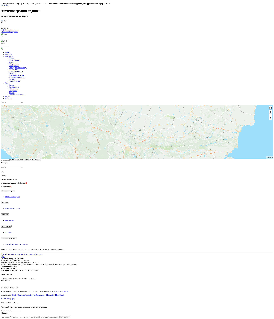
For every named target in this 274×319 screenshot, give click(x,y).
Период (3, 176)
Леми (11, 62)
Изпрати (4, 313)
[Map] (137, 132)
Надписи (8, 54)
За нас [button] (7, 83)
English (7, 96)
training (12, 93)
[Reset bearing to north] (270, 118)
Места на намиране (16, 160)
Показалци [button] (9, 56)
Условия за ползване (16, 95)
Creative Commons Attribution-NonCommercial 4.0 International (34, 295)
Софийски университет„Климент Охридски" (10, 31)
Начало (7, 52)
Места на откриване (16, 75)
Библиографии (14, 81)
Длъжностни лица (16, 71)
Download (60, 295)
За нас (11, 85)
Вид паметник (6, 226)
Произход (5, 202)
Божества (12, 73)
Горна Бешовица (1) (12, 197)
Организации (14, 60)
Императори (14, 66)
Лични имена (14, 70)
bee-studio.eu (5, 299)
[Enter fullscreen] (270, 107)
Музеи (11, 58)
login (12, 299)
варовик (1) (9, 220)
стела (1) (8, 232)
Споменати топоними (17, 77)
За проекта (13, 91)
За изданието (14, 87)
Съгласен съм (64, 317)
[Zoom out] (270, 115)
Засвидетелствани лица (18, 68)
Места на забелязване (32, 160)
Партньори (13, 89)
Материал (5, 214)
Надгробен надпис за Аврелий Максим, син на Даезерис (21, 254)
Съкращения (14, 64)
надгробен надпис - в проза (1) (16, 244)
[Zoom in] (270, 111)
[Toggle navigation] (2, 49)
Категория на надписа (9, 238)
